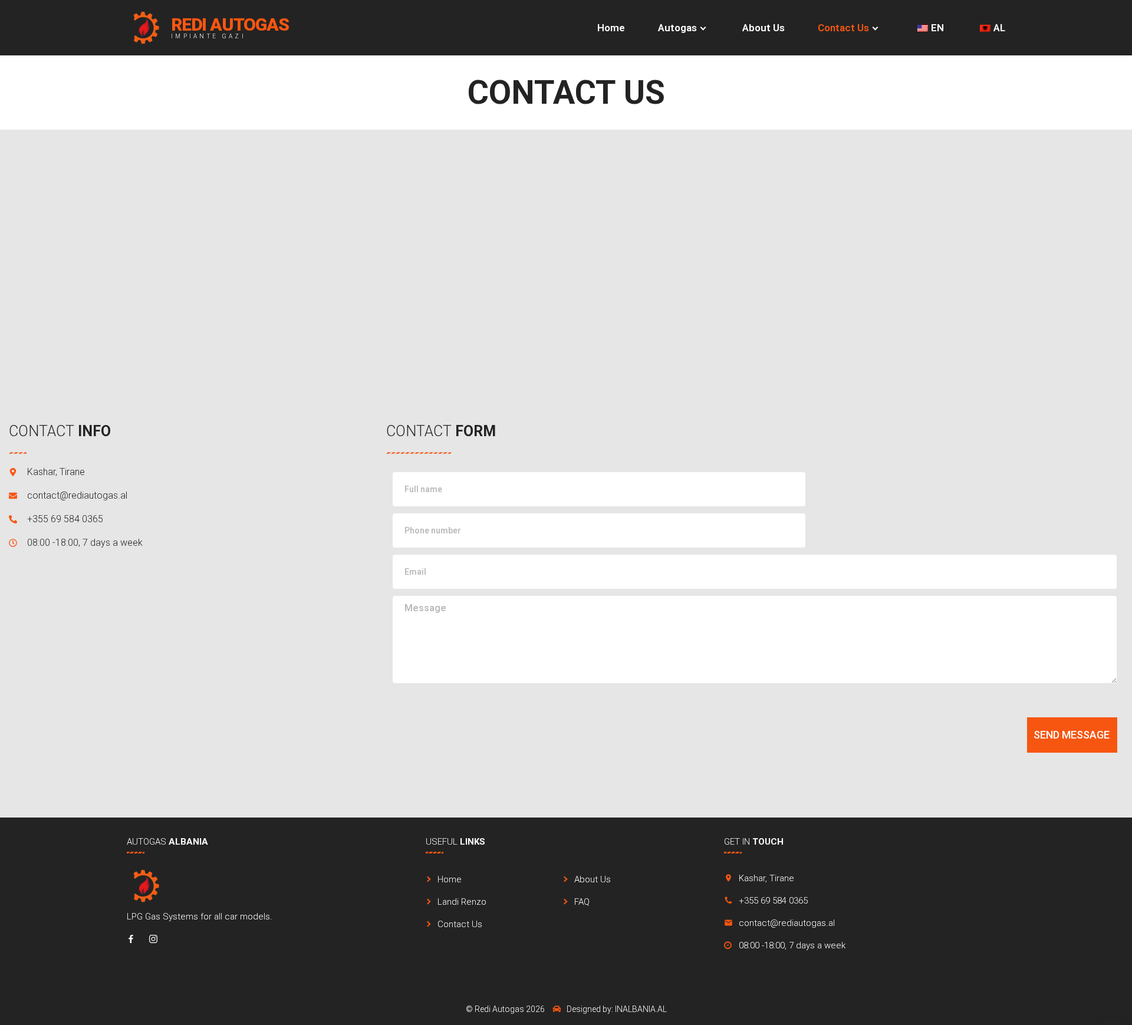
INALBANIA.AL (641, 1009)
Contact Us (843, 28)
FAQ (582, 902)
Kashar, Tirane (766, 878)
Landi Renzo (461, 902)
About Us (763, 28)
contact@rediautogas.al (787, 923)
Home (611, 28)
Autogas (677, 28)
